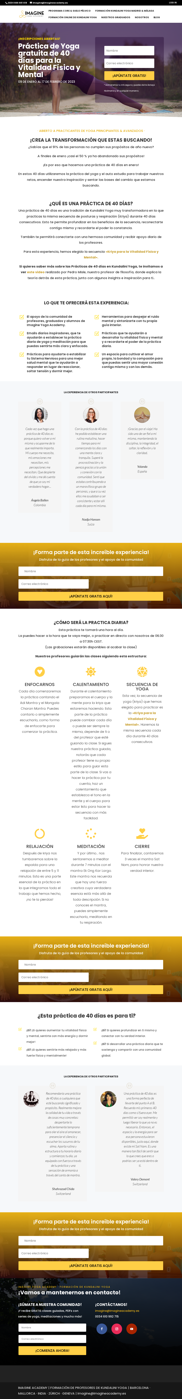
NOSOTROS (142, 17)
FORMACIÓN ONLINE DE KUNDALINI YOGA (73, 17)
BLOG (157, 17)
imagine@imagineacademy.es (117, 1311)
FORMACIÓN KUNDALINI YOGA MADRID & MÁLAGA (124, 11)
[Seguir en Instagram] (116, 1329)
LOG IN (173, 3)
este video (36, 272)
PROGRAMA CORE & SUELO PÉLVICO (70, 11)
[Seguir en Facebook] (102, 1329)
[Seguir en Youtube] (131, 1329)
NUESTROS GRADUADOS (115, 17)
